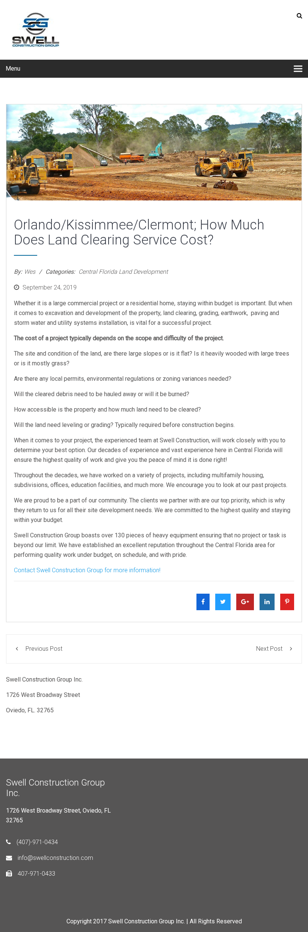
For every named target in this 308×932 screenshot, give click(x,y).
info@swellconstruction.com (55, 857)
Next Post (269, 648)
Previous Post (44, 648)
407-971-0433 (36, 873)
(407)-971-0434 (37, 842)
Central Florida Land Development (123, 271)
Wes (29, 271)
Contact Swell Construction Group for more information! (87, 570)
